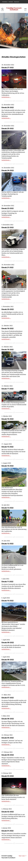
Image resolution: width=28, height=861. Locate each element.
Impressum (16, 1)
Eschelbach (4, 1)
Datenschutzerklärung (7, 3)
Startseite (11, 1)
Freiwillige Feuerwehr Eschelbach (14, 9)
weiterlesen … (6, 97)
